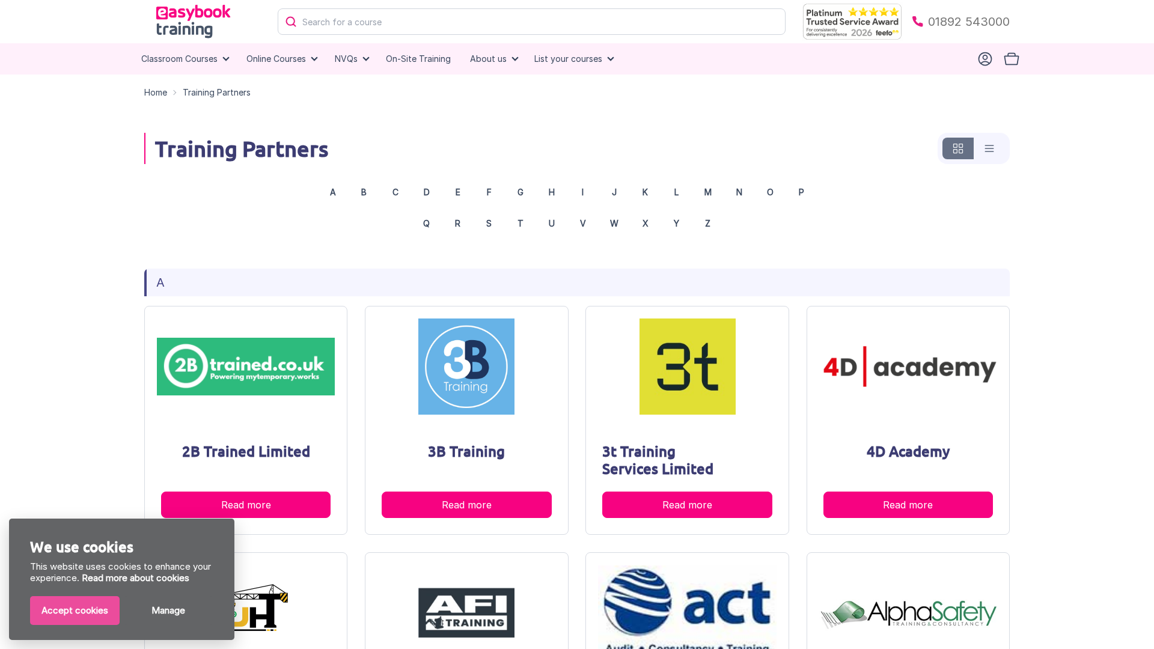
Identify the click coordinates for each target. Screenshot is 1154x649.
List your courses (568, 58)
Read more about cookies (135, 577)
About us (488, 58)
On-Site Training (418, 58)
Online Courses (276, 58)
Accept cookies (74, 610)
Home (155, 92)
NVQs (346, 58)
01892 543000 (969, 21)
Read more (246, 505)
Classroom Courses (179, 58)
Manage (168, 610)
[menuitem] (418, 59)
